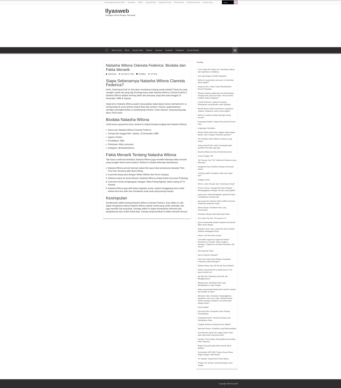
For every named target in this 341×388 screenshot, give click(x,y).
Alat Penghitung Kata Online (115, 2)
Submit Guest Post (193, 2)
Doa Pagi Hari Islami (206, 251)
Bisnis (127, 50)
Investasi (158, 50)
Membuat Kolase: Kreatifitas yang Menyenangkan (217, 329)
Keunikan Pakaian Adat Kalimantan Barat (214, 214)
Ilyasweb (117, 11)
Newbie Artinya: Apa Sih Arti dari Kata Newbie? (216, 266)
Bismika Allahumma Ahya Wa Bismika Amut (215, 152)
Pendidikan (142, 74)
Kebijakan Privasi (165, 2)
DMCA (140, 2)
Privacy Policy (179, 2)
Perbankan (180, 50)
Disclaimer (131, 2)
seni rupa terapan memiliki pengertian (212, 76)
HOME (106, 50)
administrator (112, 74)
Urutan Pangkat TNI (205, 156)
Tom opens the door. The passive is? (212, 218)
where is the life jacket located (209, 235)
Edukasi (149, 50)
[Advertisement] (187, 25)
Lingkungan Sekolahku (206, 128)
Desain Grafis (138, 50)
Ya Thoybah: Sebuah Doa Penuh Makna (213, 359)
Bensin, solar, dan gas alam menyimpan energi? (216, 184)
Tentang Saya (208, 2)
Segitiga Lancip (204, 180)
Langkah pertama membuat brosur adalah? (214, 324)
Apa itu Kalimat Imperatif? (208, 255)
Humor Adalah (203, 307)
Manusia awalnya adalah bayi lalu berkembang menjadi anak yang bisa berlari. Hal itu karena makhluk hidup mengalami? (216, 95)
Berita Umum (117, 50)
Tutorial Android (193, 50)
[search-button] (236, 2)
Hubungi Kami (151, 2)
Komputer (169, 50)
